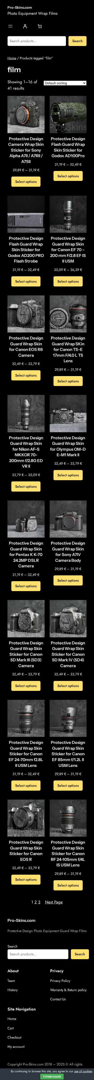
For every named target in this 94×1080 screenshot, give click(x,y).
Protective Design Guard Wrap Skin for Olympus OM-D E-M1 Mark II (68, 446)
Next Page (54, 902)
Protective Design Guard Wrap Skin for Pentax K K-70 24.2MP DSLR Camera (26, 554)
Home (11, 58)
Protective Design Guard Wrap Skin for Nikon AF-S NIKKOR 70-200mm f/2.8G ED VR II (26, 452)
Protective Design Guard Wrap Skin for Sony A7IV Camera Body (68, 552)
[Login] (25, 26)
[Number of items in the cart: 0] (40, 26)
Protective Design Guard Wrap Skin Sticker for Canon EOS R (26, 851)
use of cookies (83, 1071)
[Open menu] (10, 26)
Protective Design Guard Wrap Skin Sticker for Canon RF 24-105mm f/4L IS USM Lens (68, 853)
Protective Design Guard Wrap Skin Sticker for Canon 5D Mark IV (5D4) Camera (68, 654)
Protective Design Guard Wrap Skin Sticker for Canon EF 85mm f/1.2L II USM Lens (68, 754)
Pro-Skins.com (19, 7)
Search (77, 41)
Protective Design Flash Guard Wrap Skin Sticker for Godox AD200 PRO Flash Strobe (26, 249)
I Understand (52, 1076)
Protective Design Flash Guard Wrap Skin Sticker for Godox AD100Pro (68, 147)
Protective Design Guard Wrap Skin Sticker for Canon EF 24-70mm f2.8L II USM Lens (26, 754)
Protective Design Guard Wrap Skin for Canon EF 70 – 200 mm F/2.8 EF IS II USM (68, 249)
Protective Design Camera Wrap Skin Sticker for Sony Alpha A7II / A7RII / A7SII (26, 150)
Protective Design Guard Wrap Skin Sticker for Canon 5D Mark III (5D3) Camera (26, 654)
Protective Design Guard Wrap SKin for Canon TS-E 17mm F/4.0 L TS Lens (68, 349)
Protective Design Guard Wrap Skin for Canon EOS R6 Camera (26, 347)
